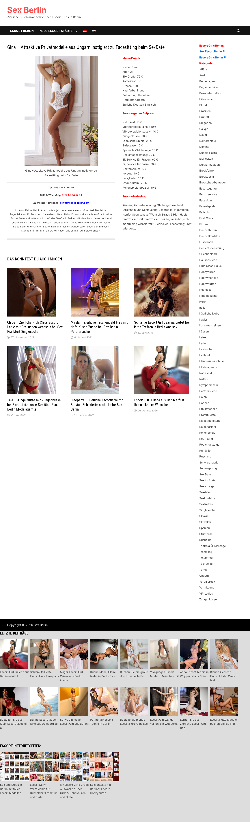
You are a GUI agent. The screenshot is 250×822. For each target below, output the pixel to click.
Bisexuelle (206, 99)
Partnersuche (208, 391)
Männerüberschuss (211, 361)
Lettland (204, 355)
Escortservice (208, 194)
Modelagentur (208, 367)
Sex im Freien (208, 480)
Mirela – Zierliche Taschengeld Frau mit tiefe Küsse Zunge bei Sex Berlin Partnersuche (99, 327)
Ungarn (204, 575)
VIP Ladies (206, 593)
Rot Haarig (206, 438)
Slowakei (205, 522)
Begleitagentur (209, 81)
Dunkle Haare (208, 153)
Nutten (203, 379)
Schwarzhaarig (209, 462)
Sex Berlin (26, 10)
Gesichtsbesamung (211, 248)
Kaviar (203, 319)
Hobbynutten (207, 284)
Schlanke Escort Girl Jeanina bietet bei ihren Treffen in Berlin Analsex (162, 324)
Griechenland (208, 254)
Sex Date (205, 474)
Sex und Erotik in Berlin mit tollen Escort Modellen (11, 789)
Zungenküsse (208, 599)
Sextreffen (206, 504)
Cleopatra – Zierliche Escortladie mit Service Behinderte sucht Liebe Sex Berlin (97, 404)
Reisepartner (207, 427)
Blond (203, 105)
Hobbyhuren (207, 272)
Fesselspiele (207, 206)
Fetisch (204, 212)
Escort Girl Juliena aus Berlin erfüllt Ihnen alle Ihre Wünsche (159, 402)
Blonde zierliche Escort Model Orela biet (222, 676)
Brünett (204, 117)
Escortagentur (208, 188)
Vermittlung (206, 587)
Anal (202, 75)
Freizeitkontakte (209, 236)
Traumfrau (206, 558)
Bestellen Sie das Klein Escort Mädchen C (14, 724)
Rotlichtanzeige (209, 444)
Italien (203, 307)
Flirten (203, 224)
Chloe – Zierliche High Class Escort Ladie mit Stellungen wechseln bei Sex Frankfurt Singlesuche (35, 327)
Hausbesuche (208, 260)
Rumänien (205, 450)
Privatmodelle (208, 409)
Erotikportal (206, 176)
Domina (204, 146)
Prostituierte (207, 415)
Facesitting (206, 200)
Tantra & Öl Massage (212, 546)
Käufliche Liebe (209, 313)
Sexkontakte (207, 498)
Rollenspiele (207, 432)
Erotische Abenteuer (212, 182)
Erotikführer (207, 170)
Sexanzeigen (207, 486)
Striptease (206, 534)
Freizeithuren (208, 230)
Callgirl (203, 129)
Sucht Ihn (205, 540)
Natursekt (205, 373)
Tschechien (206, 563)
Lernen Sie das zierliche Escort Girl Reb (193, 724)
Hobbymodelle (208, 277)
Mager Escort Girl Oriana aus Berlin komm (71, 676)
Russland (205, 456)
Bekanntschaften (210, 93)
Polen (203, 397)
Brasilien (205, 111)
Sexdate (204, 492)
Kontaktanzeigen (210, 325)
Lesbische (205, 349)
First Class (206, 218)
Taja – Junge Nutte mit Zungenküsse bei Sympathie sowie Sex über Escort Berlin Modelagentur (34, 404)
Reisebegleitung (210, 420)
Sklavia (203, 516)
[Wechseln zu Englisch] (94, 30)
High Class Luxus (210, 266)
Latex (202, 337)
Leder (203, 343)
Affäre (203, 69)
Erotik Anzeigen (209, 164)
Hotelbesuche (208, 295)
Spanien (204, 528)
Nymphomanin (208, 385)
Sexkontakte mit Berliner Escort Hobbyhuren (100, 789)
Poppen (204, 403)
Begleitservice (208, 87)
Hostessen (206, 289)
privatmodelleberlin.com (74, 202)
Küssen (204, 331)
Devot (203, 135)
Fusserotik (206, 242)
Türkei (203, 569)
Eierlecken (206, 158)
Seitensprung (208, 468)
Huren (203, 301)
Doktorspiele (207, 141)
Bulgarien (205, 123)
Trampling (205, 551)
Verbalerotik (207, 581)
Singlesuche (207, 510)
